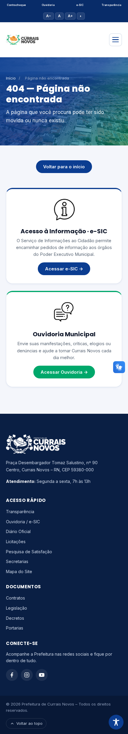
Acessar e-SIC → (64, 269)
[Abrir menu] (115, 39)
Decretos (15, 618)
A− (48, 16)
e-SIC (80, 5)
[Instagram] (27, 675)
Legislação (16, 608)
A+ (70, 16)
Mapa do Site (19, 571)
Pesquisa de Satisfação (29, 551)
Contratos (15, 597)
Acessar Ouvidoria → (64, 372)
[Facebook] (12, 675)
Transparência (111, 5)
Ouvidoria (48, 5)
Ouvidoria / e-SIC (23, 521)
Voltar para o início (64, 166)
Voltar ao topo (29, 723)
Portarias (14, 627)
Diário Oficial (18, 531)
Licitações (16, 541)
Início (11, 78)
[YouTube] (42, 675)
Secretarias (17, 561)
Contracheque (16, 5)
